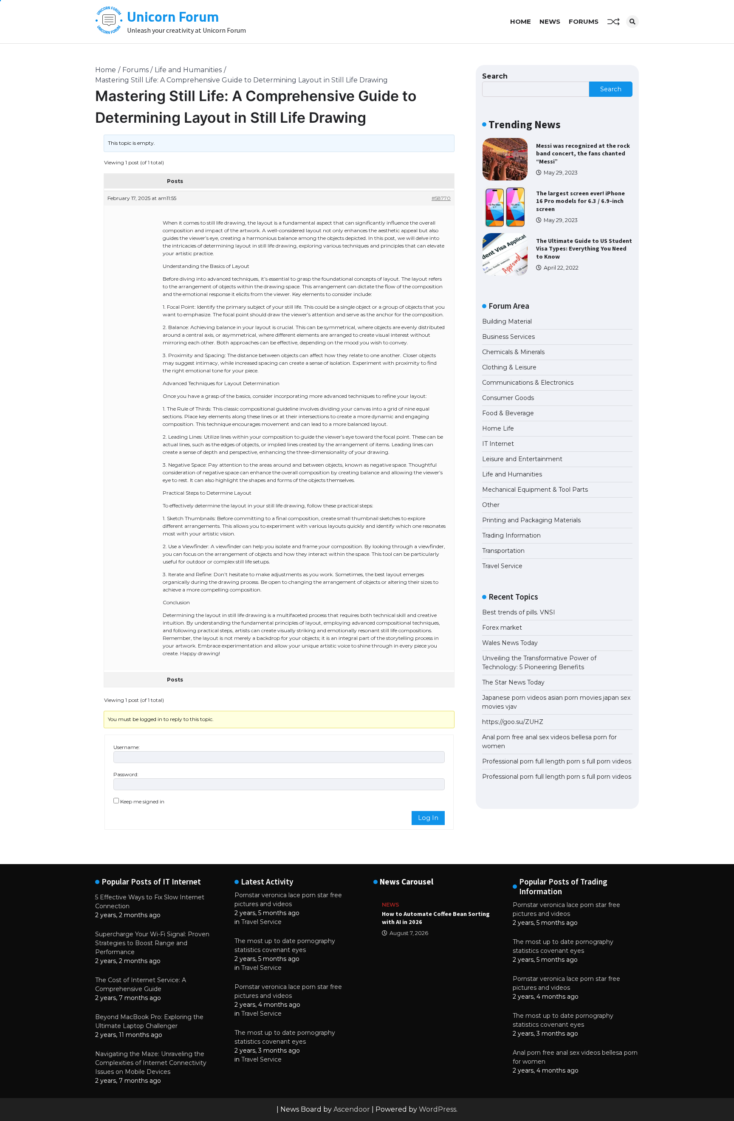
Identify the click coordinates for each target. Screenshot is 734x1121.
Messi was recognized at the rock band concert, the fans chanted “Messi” (583, 153)
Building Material (507, 321)
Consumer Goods (508, 398)
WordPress (437, 1109)
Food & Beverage (508, 413)
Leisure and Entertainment (522, 459)
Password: (125, 774)
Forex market (502, 627)
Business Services (508, 337)
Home (520, 21)
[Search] (632, 21)
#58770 (441, 198)
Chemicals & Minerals (513, 352)
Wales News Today (510, 643)
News (549, 21)
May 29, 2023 (561, 172)
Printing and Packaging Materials (531, 520)
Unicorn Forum (173, 16)
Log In (428, 818)
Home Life (498, 428)
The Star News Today (513, 682)
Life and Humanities (512, 474)
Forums (583, 21)
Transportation (503, 551)
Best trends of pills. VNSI (518, 612)
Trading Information (511, 535)
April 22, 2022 (561, 268)
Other (491, 505)
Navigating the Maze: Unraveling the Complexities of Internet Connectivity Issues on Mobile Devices (150, 1063)
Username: (126, 747)
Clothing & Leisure (509, 367)
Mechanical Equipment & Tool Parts (535, 489)
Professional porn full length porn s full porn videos (556, 761)
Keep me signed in (142, 801)
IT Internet (498, 444)
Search (495, 76)
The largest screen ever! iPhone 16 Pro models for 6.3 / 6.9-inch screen (580, 201)
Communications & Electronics (527, 382)
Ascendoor (351, 1109)
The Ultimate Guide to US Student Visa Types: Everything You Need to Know (584, 248)
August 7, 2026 (409, 933)
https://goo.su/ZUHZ (512, 722)
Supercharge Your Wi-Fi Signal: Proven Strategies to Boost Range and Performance (152, 943)
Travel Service (502, 566)
